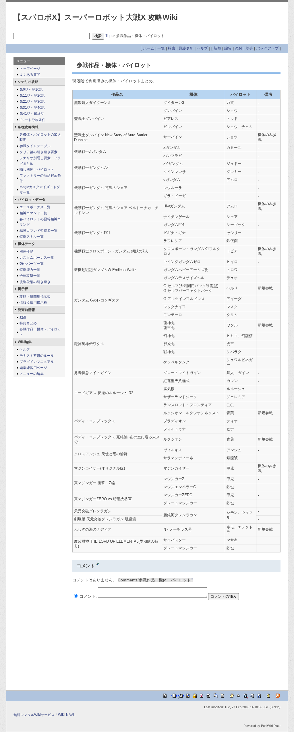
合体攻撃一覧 (30, 276)
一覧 (161, 48)
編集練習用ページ (33, 368)
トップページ (30, 69)
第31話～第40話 (32, 108)
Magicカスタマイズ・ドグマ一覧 (40, 189)
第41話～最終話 (32, 114)
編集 (228, 48)
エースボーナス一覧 (35, 207)
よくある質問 (30, 75)
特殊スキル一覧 (32, 237)
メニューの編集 (32, 374)
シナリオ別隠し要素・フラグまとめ (40, 161)
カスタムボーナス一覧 (37, 258)
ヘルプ (202, 48)
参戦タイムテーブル (35, 146)
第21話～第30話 (32, 102)
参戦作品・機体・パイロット (40, 332)
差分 (249, 48)
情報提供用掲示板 (33, 303)
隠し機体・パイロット (37, 170)
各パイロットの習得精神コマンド (40, 222)
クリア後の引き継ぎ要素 (38, 152)
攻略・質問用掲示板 (35, 297)
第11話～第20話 (32, 96)
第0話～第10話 (31, 89)
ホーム (148, 48)
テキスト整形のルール (37, 356)
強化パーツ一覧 (32, 264)
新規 (217, 48)
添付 (238, 48)
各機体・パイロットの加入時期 (40, 137)
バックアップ (267, 48)
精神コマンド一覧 (33, 213)
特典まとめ (28, 323)
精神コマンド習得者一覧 (38, 231)
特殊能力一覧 (30, 270)
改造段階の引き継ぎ (35, 282)
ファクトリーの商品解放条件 (40, 178)
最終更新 (186, 48)
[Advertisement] (120, 641)
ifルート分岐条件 (32, 120)
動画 (23, 317)
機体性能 (26, 252)
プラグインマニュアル (37, 362)
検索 (171, 48)
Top (108, 36)
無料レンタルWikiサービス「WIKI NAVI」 (45, 715)
